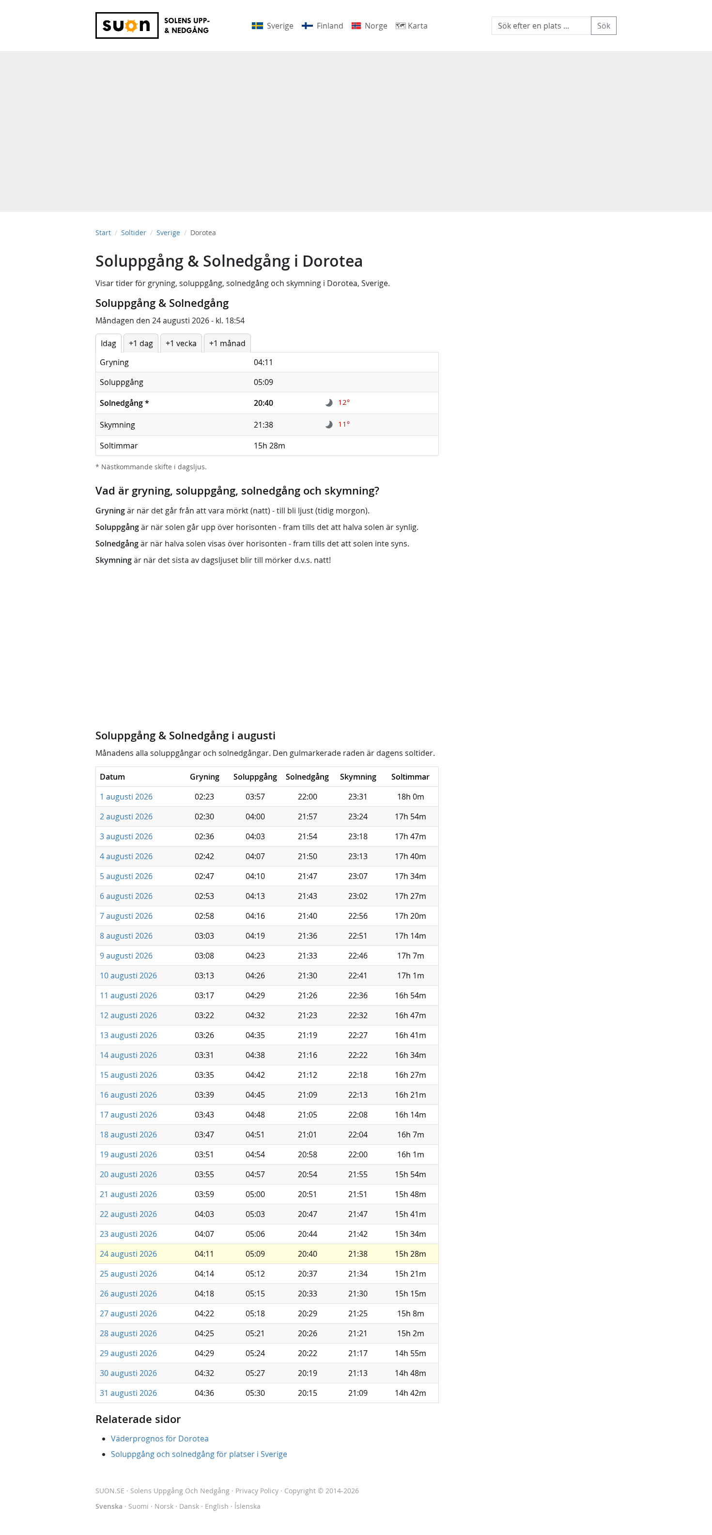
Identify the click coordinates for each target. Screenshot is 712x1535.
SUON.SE (162, 1490)
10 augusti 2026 (128, 975)
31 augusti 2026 (128, 1393)
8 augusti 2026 (126, 935)
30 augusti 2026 (128, 1373)
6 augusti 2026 (126, 896)
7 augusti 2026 (126, 916)
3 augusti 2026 (126, 836)
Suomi (138, 1506)
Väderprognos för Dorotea (160, 1438)
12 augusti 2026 (128, 1015)
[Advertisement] (356, 126)
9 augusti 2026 (126, 955)
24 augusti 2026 (128, 1253)
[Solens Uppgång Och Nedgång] (159, 25)
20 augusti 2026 (128, 1174)
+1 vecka (181, 343)
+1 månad (227, 343)
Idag (108, 343)
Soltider (133, 232)
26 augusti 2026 (128, 1293)
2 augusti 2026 (126, 816)
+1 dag (141, 343)
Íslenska (247, 1506)
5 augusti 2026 (126, 876)
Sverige (168, 232)
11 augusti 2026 (128, 995)
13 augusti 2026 (128, 1035)
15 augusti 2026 (128, 1075)
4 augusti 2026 (126, 856)
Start (103, 232)
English (217, 1506)
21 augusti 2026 (128, 1194)
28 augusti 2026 (128, 1333)
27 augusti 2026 (128, 1313)
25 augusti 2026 (128, 1273)
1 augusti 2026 (126, 796)
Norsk (164, 1506)
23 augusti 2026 (128, 1234)
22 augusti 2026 (128, 1214)
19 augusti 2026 (128, 1154)
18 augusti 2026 (128, 1134)
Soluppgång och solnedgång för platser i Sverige (199, 1454)
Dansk (189, 1506)
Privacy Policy (257, 1490)
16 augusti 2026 (128, 1094)
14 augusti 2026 (128, 1055)
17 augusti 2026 (128, 1114)
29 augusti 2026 (128, 1353)
